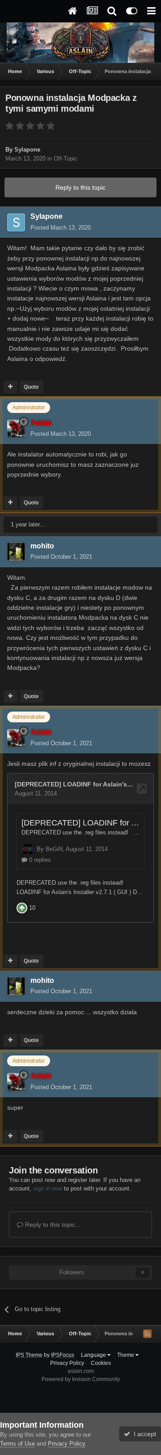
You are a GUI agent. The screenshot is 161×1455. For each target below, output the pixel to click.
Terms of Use (17, 1443)
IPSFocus (62, 1355)
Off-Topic (65, 158)
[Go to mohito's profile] (16, 551)
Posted (60, 227)
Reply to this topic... (51, 1224)
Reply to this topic (80, 187)
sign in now (47, 1188)
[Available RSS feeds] (147, 1333)
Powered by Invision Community (81, 1379)
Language (94, 1355)
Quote (31, 387)
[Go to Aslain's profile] (16, 429)
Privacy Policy (67, 1363)
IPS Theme (29, 1355)
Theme (126, 1355)
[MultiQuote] (10, 387)
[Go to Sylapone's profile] (16, 222)
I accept (143, 1434)
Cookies (101, 1363)
